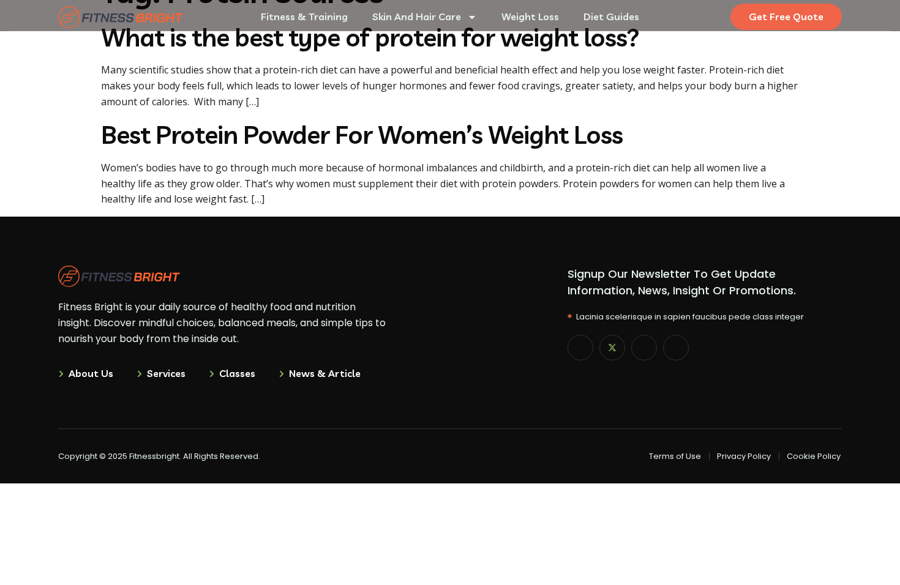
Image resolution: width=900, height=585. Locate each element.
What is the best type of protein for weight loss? (370, 37)
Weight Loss (530, 16)
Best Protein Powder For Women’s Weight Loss (362, 134)
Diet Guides (611, 16)
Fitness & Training (304, 16)
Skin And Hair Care (416, 16)
